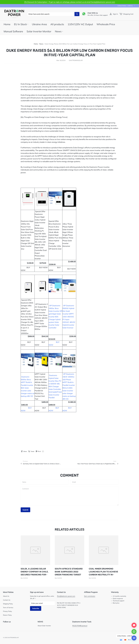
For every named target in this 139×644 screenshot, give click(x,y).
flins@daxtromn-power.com (66, 596)
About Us (6, 596)
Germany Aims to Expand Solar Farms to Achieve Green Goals (42, 464)
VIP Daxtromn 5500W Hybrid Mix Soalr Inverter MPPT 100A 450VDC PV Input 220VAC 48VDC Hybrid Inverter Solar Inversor (68, 316)
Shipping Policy (8, 604)
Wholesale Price (106, 24)
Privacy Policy (7, 611)
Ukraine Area (39, 24)
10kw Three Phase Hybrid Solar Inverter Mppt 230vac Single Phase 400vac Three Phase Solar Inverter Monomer (67, 235)
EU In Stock (20, 24)
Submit (25, 510)
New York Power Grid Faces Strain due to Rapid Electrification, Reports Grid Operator (96, 464)
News (58, 31)
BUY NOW (71, 269)
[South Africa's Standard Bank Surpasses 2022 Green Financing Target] (69, 550)
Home (7, 24)
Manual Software (13, 31)
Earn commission (89, 596)
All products (57, 24)
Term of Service (8, 607)
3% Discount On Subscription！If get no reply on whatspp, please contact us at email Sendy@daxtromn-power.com (69, 2)
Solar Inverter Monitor (39, 31)
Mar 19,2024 (24, 578)
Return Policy (7, 615)
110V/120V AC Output (80, 24)
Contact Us (6, 600)
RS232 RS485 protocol (79, 625)
